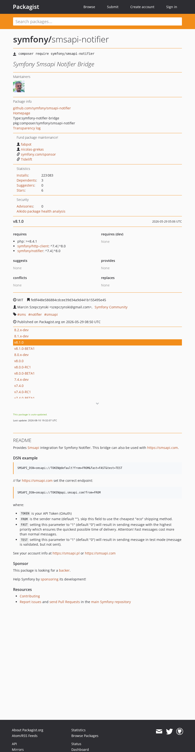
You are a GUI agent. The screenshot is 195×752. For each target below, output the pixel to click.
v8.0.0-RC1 (22, 367)
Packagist (26, 6)
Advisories (25, 206)
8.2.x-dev (21, 330)
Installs (22, 175)
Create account (142, 7)
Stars (21, 190)
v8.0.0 (19, 361)
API (14, 744)
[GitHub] (179, 731)
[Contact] (159, 731)
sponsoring (49, 579)
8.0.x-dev (21, 354)
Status (76, 744)
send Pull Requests (64, 602)
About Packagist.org (27, 730)
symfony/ (32, 39)
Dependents (26, 180)
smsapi (52, 314)
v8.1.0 (19, 342)
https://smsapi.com (162, 447)
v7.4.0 (19, 385)
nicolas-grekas (32, 149)
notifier (36, 314)
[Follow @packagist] (169, 731)
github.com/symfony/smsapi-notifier (42, 108)
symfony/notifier (30, 251)
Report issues (30, 602)
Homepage (21, 113)
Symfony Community (111, 307)
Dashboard (80, 749)
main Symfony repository (111, 602)
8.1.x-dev (21, 336)
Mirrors (18, 749)
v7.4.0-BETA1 (24, 398)
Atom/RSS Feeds (25, 735)
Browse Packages (84, 735)
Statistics (78, 730)
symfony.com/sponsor (38, 154)
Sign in (171, 7)
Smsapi (33, 447)
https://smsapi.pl (66, 553)
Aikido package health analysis (41, 211)
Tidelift (26, 159)
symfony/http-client (33, 246)
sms (23, 314)
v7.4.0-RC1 (22, 392)
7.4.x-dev (21, 379)
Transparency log (27, 128)
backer (64, 570)
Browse (89, 7)
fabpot (26, 144)
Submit (112, 7)
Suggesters (25, 185)
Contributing (30, 596)
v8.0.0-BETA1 (24, 373)
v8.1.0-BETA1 (24, 348)
